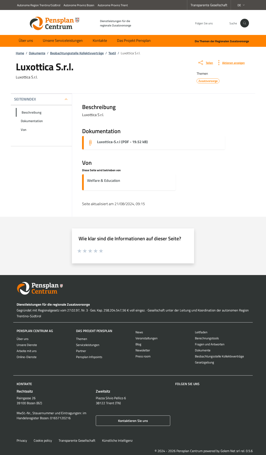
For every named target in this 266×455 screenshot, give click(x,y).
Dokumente (203, 350)
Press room (143, 356)
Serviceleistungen (87, 344)
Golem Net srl (230, 450)
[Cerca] (244, 23)
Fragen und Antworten (209, 344)
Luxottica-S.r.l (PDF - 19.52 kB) (122, 141)
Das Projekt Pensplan (134, 40)
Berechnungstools (207, 338)
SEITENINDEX (25, 99)
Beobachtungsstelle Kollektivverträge (219, 356)
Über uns (26, 40)
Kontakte (100, 40)
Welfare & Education (103, 180)
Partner (81, 350)
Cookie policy (43, 440)
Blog (138, 344)
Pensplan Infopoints (89, 357)
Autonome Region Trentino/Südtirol (38, 5)
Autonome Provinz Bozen (79, 5)
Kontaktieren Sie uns (133, 420)
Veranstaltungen (146, 338)
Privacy (22, 440)
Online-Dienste (27, 357)
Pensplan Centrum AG (35, 330)
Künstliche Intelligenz (117, 440)
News (139, 332)
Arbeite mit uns (27, 350)
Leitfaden (201, 332)
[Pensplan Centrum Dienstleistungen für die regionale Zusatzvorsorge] (133, 288)
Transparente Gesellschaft (209, 4)
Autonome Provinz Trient (113, 5)
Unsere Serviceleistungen (63, 40)
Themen (81, 338)
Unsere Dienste (27, 344)
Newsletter (142, 350)
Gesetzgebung (204, 362)
